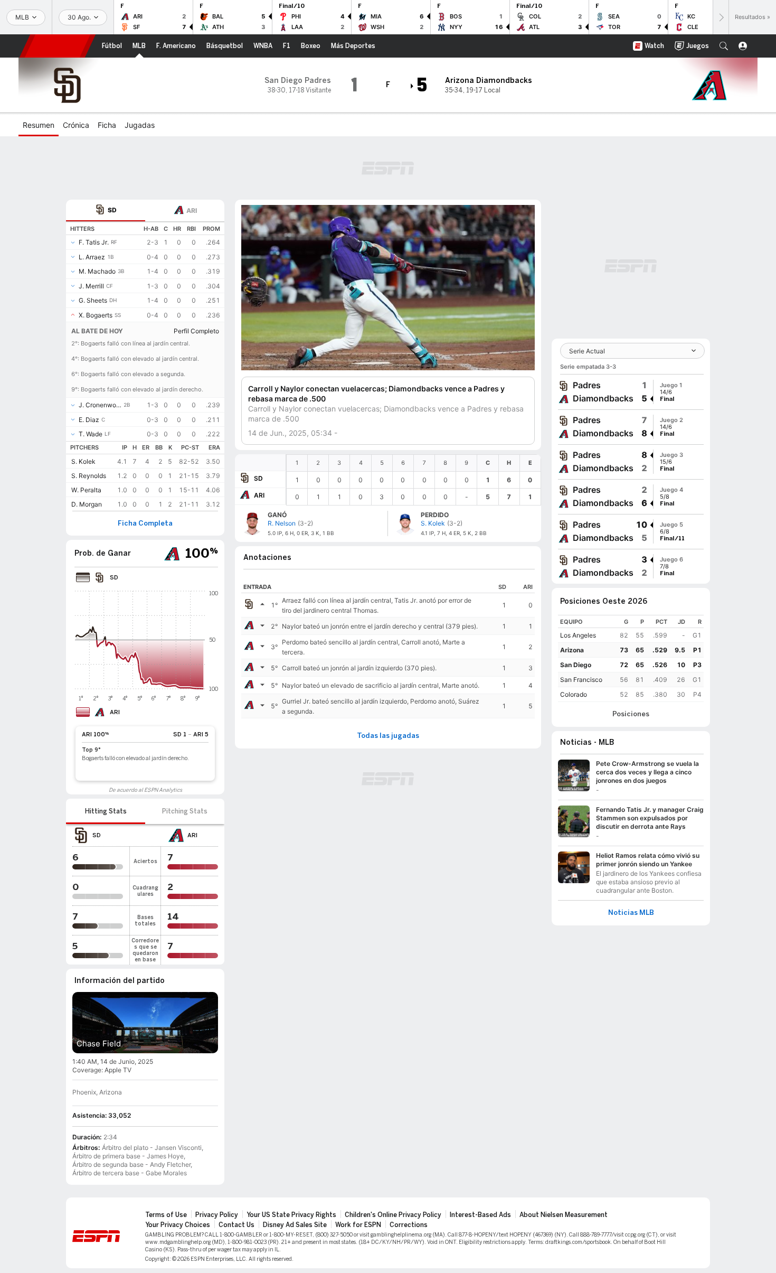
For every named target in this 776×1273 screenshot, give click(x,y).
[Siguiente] (720, 17)
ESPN (57, 46)
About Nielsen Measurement (563, 1215)
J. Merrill (91, 286)
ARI (259, 495)
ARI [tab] (191, 210)
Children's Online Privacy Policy (393, 1215)
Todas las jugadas (388, 736)
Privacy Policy (216, 1215)
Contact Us (236, 1225)
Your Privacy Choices (177, 1225)
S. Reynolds (88, 476)
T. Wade (90, 434)
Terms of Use (166, 1215)
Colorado (573, 694)
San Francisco (581, 680)
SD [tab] (112, 210)
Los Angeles (578, 635)
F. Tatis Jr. (94, 242)
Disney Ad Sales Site (295, 1225)
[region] (413, 480)
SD (258, 478)
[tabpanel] (145, 366)
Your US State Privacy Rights (291, 1215)
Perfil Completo (196, 331)
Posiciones (630, 714)
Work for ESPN (358, 1225)
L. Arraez (92, 257)
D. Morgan (86, 504)
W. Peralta (86, 490)
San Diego (575, 665)
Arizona (572, 650)
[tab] (105, 210)
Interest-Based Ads (480, 1215)
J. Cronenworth (100, 405)
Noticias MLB (631, 912)
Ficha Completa (145, 523)
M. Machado (97, 271)
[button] (724, 46)
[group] (631, 392)
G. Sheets (93, 300)
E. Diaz (89, 420)
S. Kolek (83, 461)
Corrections (409, 1225)
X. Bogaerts (95, 315)
